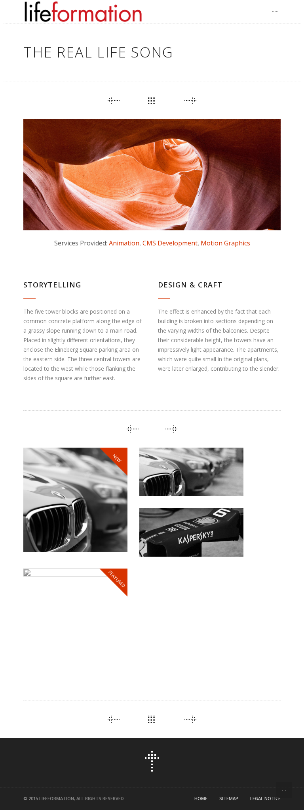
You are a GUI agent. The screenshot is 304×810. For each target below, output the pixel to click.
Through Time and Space (67, 645)
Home (200, 798)
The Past (164, 537)
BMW (40, 528)
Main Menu (277, 11)
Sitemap (228, 798)
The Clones (169, 477)
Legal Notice (265, 798)
